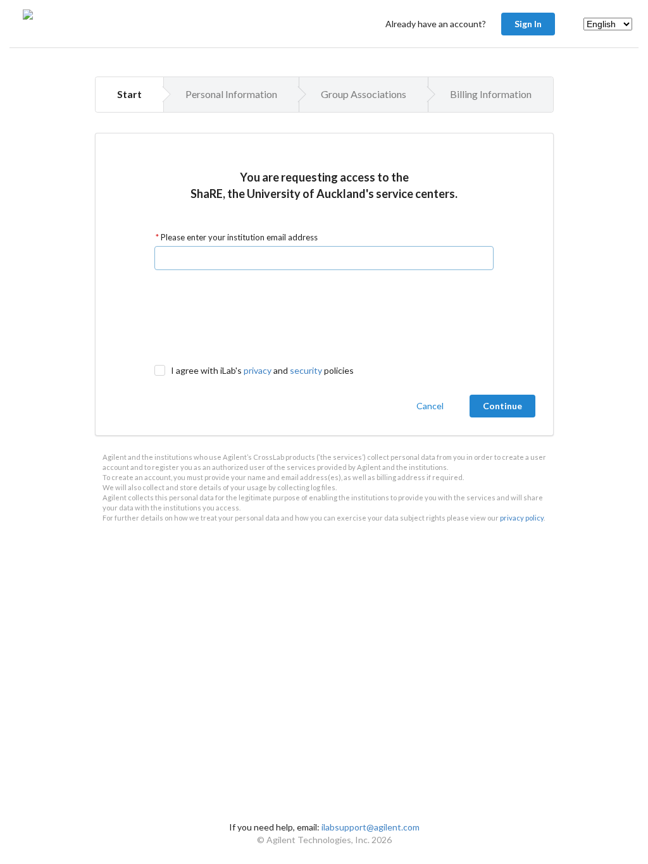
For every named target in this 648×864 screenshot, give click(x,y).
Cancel (430, 405)
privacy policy (522, 518)
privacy (257, 370)
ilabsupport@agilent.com (370, 827)
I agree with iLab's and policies (262, 370)
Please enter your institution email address (238, 237)
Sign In (528, 23)
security (306, 370)
